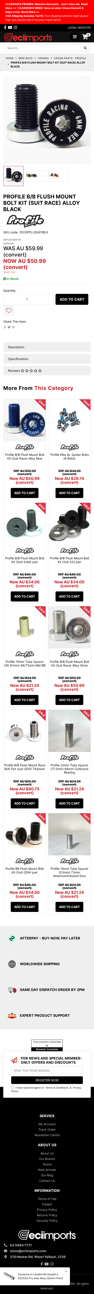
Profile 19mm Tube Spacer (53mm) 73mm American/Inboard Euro (69, 872)
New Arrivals (47, 1170)
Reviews (14, 370)
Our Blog (47, 1175)
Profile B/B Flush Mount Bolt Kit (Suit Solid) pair (24, 560)
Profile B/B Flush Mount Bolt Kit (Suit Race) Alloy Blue (24, 456)
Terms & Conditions (56, 1087)
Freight (47, 1204)
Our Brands (47, 1159)
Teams (47, 1164)
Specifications (18, 359)
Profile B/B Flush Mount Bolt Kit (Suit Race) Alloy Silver (69, 663)
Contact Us (47, 1180)
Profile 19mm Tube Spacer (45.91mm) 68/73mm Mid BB (24, 663)
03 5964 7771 (21, 1245)
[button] (8, 310)
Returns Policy (47, 1215)
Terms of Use (47, 1199)
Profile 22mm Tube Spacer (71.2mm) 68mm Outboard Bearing (69, 768)
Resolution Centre (47, 1135)
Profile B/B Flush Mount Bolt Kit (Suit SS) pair (69, 560)
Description (16, 347)
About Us (47, 1153)
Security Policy (47, 1220)
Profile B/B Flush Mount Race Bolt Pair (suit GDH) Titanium (24, 767)
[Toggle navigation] (74, 37)
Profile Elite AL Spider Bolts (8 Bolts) (69, 456)
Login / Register (79, 27)
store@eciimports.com (28, 1251)
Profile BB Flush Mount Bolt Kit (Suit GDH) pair (24, 870)
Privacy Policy (47, 1209)
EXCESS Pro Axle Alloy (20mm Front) (40, 1278)
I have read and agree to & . (46, 1089)
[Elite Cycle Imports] (28, 36)
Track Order (47, 1129)
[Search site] (85, 48)
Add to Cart (72, 299)
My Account (47, 1124)
